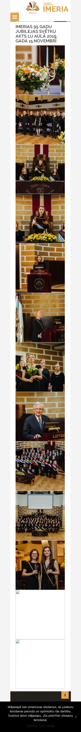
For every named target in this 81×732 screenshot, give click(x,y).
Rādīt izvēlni (14, 17)
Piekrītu (32, 725)
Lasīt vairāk (46, 725)
